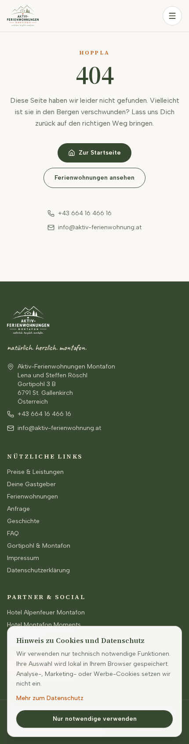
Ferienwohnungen (32, 496)
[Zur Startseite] (23, 15)
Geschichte (23, 521)
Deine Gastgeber (31, 484)
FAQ (13, 533)
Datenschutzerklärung (38, 570)
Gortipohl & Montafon (38, 545)
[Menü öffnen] (172, 15)
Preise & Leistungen (35, 472)
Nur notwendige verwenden (95, 718)
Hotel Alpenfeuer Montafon (46, 612)
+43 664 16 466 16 (85, 213)
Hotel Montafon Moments (44, 624)
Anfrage (18, 509)
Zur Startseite (100, 152)
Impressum (23, 558)
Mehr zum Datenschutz (50, 698)
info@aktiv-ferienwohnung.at (100, 227)
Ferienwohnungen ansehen (94, 177)
